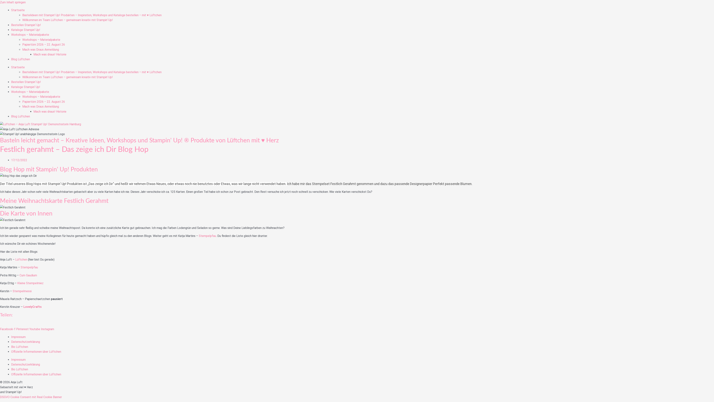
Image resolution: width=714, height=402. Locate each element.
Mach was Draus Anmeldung (40, 49)
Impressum (18, 337)
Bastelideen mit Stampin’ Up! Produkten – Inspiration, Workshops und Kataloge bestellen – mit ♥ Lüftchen (92, 15)
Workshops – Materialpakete (30, 34)
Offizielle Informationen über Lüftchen (36, 351)
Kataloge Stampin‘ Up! (25, 30)
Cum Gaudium (28, 275)
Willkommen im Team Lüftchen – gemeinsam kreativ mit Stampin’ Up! (67, 20)
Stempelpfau (207, 236)
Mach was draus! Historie (49, 54)
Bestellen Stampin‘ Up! (26, 25)
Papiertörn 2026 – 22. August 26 (43, 44)
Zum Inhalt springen (13, 2)
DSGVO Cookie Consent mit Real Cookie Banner (31, 397)
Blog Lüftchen (20, 59)
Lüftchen (21, 259)
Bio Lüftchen (19, 347)
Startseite (18, 10)
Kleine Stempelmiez (30, 283)
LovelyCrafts (32, 307)
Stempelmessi (22, 291)
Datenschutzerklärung (25, 342)
